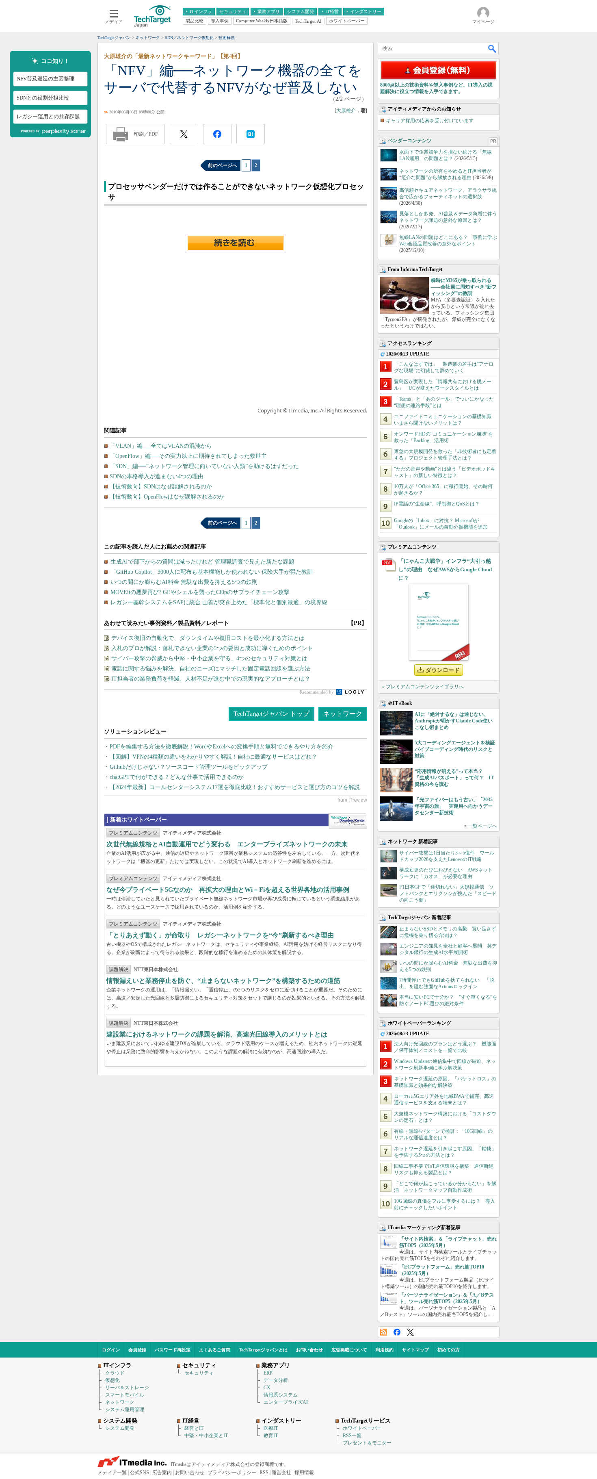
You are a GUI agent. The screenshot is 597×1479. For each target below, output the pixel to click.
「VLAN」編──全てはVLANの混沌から (161, 446)
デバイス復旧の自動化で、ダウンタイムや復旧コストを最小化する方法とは (208, 638)
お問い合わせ (309, 1349)
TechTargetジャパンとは (263, 1349)
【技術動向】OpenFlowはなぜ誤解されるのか (167, 497)
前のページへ (222, 165)
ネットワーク (342, 713)
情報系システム (281, 1395)
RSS (383, 1332)
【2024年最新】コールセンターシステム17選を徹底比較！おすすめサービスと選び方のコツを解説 (235, 787)
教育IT (271, 1435)
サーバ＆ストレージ (127, 1387)
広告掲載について (349, 1349)
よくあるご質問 (214, 1349)
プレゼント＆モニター (367, 1443)
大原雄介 (346, 110)
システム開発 (119, 1428)
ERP (268, 1373)
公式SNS (139, 1472)
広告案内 (162, 1472)
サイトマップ (415, 1349)
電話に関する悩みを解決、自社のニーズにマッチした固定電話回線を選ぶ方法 (210, 669)
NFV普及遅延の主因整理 (45, 79)
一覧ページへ (482, 826)
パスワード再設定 (172, 1349)
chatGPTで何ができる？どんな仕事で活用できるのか (177, 777)
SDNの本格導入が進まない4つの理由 (156, 476)
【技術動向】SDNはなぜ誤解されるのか (161, 487)
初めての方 (448, 1349)
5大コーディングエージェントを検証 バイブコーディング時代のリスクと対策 (457, 749)
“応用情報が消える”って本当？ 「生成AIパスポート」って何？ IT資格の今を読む (454, 777)
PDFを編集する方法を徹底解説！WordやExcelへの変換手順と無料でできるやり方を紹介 (221, 747)
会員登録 (137, 1349)
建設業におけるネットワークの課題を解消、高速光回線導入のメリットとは (216, 1034)
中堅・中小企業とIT (206, 1435)
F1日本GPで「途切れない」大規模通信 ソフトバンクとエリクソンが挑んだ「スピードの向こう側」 (448, 893)
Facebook (397, 1332)
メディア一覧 (112, 1472)
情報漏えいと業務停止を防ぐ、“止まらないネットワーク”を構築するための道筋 (223, 980)
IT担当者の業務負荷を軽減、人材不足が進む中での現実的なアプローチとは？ (210, 679)
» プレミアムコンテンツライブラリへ (423, 687)
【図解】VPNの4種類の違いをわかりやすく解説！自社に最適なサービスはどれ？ (213, 757)
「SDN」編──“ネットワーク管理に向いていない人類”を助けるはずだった (204, 466)
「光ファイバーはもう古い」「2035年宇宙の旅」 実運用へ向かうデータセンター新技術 (454, 806)
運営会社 (281, 1472)
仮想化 (112, 1380)
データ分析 (276, 1380)
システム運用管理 (124, 1409)
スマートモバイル (124, 1395)
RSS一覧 (352, 1435)
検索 (493, 48)
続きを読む (235, 243)
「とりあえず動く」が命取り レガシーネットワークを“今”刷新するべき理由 (220, 935)
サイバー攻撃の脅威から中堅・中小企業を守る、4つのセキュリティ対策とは (209, 658)
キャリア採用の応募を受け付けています (430, 121)
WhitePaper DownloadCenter (348, 821)
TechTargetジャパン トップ (271, 713)
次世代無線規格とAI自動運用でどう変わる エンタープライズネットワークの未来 (227, 844)
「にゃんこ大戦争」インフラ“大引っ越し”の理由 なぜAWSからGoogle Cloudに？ (445, 569)
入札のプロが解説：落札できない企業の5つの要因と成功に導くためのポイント (212, 648)
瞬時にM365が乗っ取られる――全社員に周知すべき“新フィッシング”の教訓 (464, 287)
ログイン (111, 1349)
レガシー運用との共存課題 (48, 116)
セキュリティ (199, 1373)
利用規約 (385, 1349)
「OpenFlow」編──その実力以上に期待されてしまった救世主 (188, 456)
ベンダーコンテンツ (410, 140)
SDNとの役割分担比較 (43, 98)
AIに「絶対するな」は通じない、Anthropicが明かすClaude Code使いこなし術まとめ (454, 720)
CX (267, 1387)
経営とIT (193, 1428)
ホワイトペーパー (362, 1428)
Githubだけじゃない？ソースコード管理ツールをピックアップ (189, 767)
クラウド (115, 1373)
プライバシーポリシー (232, 1472)
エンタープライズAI (286, 1402)
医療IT (271, 1428)
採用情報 (304, 1472)
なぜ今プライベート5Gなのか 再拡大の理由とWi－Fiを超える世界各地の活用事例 (227, 889)
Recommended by (317, 692)
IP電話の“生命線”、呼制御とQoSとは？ (437, 504)
